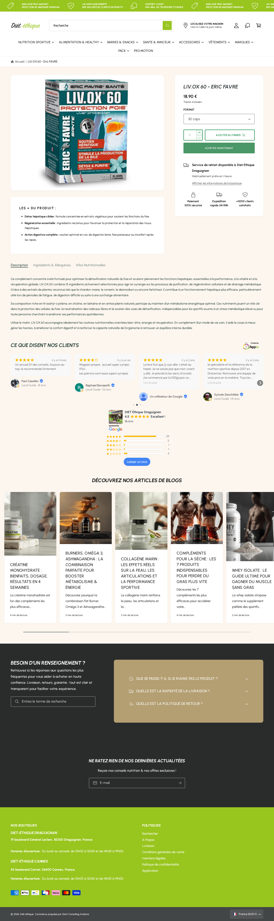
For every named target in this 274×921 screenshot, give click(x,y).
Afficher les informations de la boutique (217, 183)
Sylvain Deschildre (226, 394)
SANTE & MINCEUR (157, 42)
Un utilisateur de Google (166, 396)
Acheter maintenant (219, 148)
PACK (122, 51)
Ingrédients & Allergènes (52, 265)
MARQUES (242, 42)
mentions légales (153, 858)
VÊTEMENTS (217, 42)
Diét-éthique (26, 914)
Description (19, 265)
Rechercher (150, 834)
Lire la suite (150, 382)
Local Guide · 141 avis (227, 398)
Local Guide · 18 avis (33, 385)
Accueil (19, 61)
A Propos (148, 840)
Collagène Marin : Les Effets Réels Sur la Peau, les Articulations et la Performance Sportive (140, 573)
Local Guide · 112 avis (98, 389)
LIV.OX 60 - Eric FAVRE (43, 61)
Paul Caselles (30, 381)
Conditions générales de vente (163, 852)
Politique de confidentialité (160, 864)
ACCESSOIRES (189, 42)
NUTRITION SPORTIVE (34, 42)
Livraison (148, 846)
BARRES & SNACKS (120, 42)
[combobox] (111, 25)
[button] (258, 25)
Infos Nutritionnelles (91, 265)
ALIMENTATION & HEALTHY (79, 42)
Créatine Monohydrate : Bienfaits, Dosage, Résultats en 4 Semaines (29, 576)
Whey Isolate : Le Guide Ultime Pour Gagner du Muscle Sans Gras (252, 579)
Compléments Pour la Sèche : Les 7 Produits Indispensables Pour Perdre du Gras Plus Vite (196, 567)
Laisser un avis (137, 462)
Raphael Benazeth (98, 385)
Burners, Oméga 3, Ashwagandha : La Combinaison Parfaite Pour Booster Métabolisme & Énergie (84, 570)
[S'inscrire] (180, 782)
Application (150, 871)
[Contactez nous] (247, 25)
